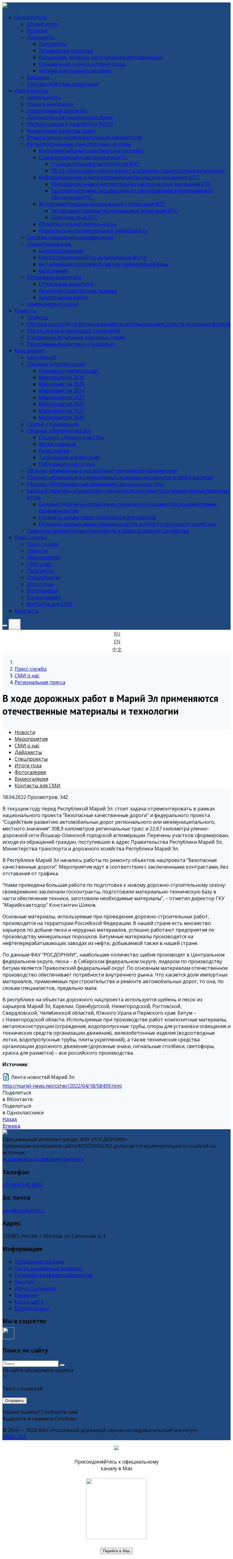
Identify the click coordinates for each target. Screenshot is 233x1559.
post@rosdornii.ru (23, 1210)
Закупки (24, 1281)
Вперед (11, 1126)
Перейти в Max (116, 1551)
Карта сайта (29, 1301)
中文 (117, 649)
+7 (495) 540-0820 (22, 1184)
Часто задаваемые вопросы (48, 1268)
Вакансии (26, 1295)
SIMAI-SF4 (13, 1437)
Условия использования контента (43, 1159)
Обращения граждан (39, 1261)
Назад (9, 1119)
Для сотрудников (35, 1288)
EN (117, 641)
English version (32, 1308)
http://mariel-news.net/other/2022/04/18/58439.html (62, 1086)
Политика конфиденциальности (53, 1275)
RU (117, 633)
